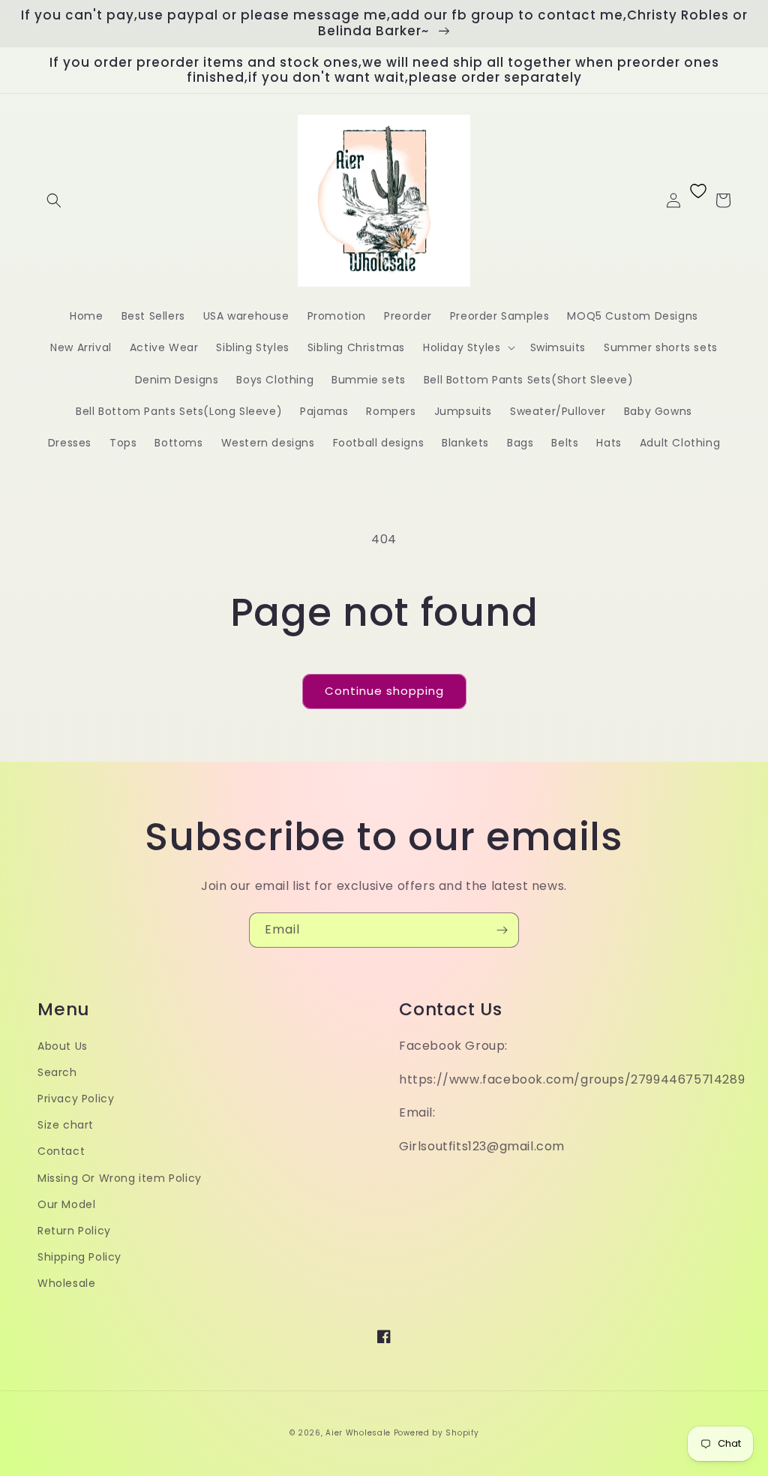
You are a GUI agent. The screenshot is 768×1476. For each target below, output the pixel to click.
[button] (54, 200)
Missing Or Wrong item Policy (120, 1178)
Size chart (66, 1124)
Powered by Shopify (436, 1432)
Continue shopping (384, 691)
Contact (61, 1151)
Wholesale (66, 1283)
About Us (63, 1046)
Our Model (66, 1204)
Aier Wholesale (358, 1432)
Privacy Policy (76, 1098)
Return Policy (74, 1230)
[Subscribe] (501, 930)
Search (57, 1072)
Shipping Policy (80, 1256)
